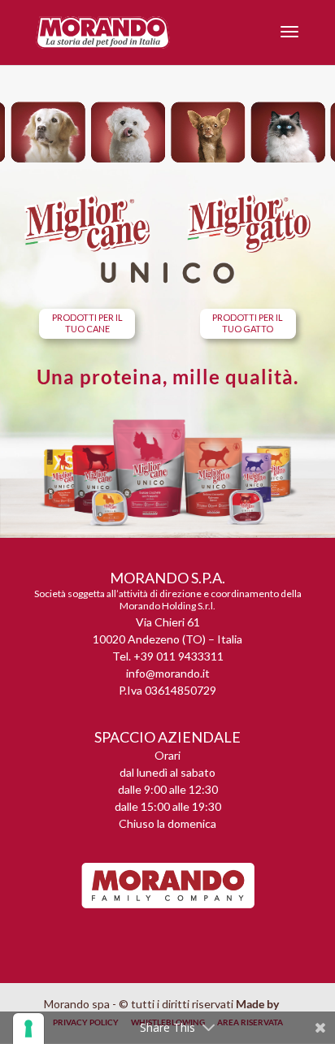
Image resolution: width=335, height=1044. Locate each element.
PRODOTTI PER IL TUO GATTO (247, 323)
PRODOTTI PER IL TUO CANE (87, 323)
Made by (258, 1004)
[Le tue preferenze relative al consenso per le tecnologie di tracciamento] (28, 1028)
